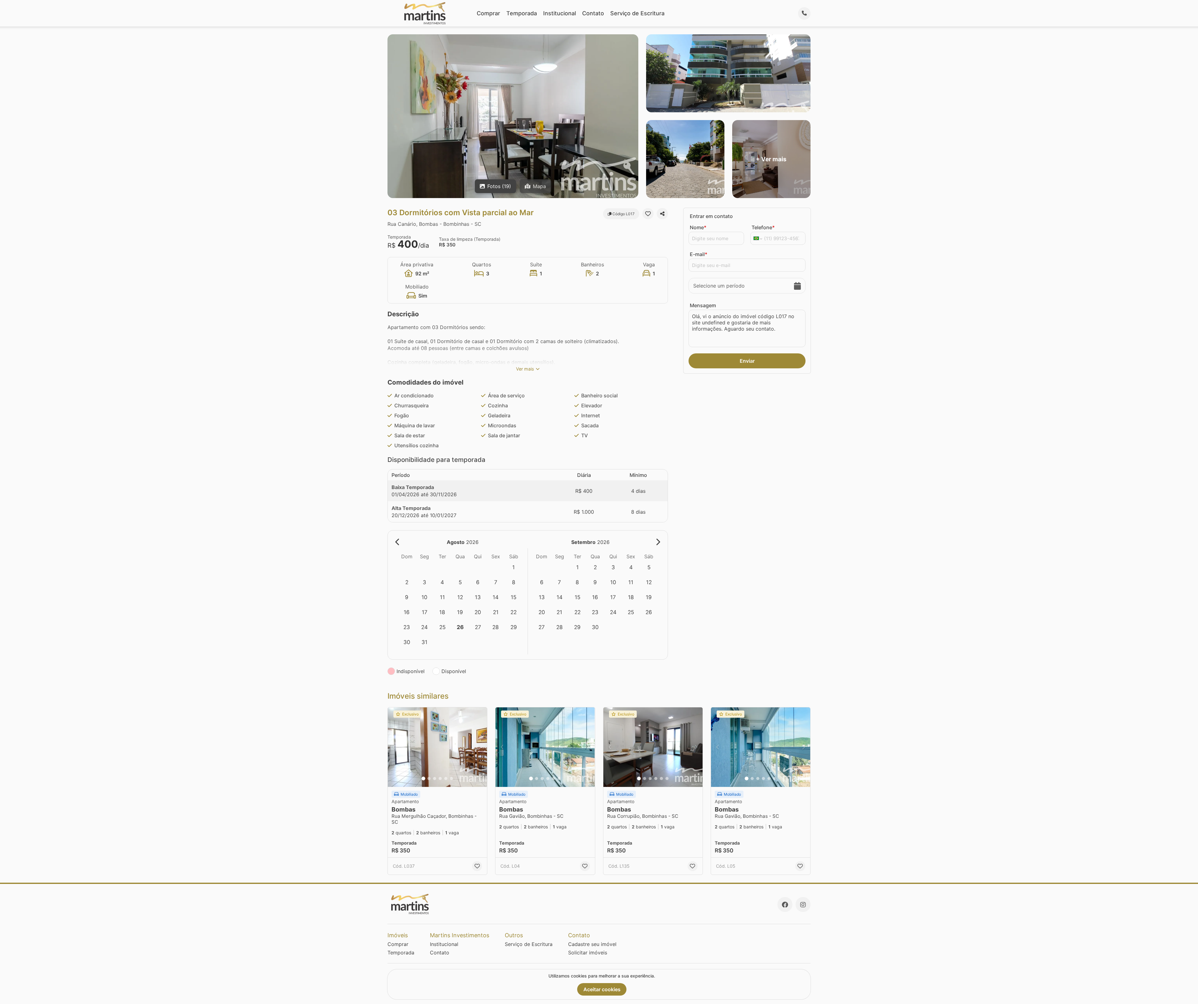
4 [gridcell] (442, 582)
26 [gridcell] (460, 627)
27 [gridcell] (478, 627)
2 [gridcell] (406, 582)
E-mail (698, 254)
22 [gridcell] (513, 612)
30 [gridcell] (406, 642)
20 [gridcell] (478, 612)
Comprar (488, 13)
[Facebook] (784, 904)
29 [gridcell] (513, 627)
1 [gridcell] (513, 567)
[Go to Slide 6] (451, 778)
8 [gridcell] (513, 582)
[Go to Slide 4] (440, 778)
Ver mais (525, 368)
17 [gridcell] (424, 612)
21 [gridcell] (496, 612)
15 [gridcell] (513, 597)
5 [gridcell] (460, 582)
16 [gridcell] (407, 612)
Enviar (747, 361)
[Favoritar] (648, 213)
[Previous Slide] (394, 747)
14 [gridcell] (496, 597)
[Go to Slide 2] (429, 778)
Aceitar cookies (602, 989)
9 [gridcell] (406, 597)
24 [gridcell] (424, 627)
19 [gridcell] (460, 612)
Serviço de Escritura (637, 13)
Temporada (521, 13)
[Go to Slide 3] (434, 778)
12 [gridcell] (460, 597)
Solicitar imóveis (587, 952)
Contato (593, 13)
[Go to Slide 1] (423, 778)
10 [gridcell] (424, 597)
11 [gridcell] (442, 597)
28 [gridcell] (495, 627)
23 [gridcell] (406, 627)
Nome (698, 227)
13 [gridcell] (478, 597)
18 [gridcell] (442, 612)
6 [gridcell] (478, 582)
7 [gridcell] (495, 582)
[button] (437, 747)
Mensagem (703, 305)
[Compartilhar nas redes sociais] (662, 213)
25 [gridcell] (442, 627)
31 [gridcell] (424, 642)
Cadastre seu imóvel (592, 944)
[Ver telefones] (804, 13)
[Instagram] (803, 904)
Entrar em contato (711, 216)
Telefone (763, 227)
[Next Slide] (480, 747)
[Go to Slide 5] (445, 778)
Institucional (559, 13)
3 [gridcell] (424, 582)
